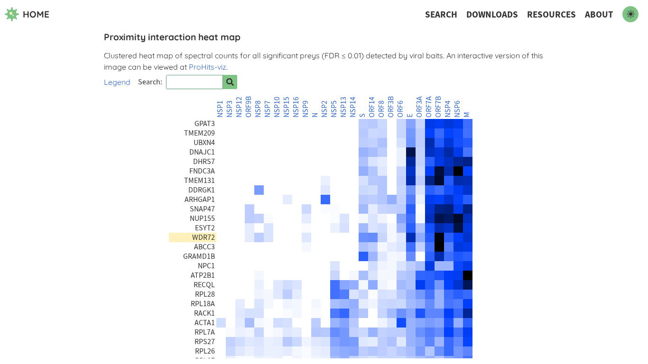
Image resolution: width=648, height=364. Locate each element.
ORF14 (372, 107)
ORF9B (248, 107)
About (599, 14)
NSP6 (457, 109)
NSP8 (258, 109)
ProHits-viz (207, 67)
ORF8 (381, 109)
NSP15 (286, 107)
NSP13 (343, 107)
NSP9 (305, 109)
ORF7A (429, 107)
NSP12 (239, 107)
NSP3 (229, 109)
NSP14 (353, 107)
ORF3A (419, 107)
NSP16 (296, 107)
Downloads (492, 14)
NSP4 (448, 109)
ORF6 (400, 109)
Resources (551, 14)
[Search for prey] (230, 82)
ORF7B (438, 107)
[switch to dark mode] (630, 14)
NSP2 (324, 109)
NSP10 (277, 107)
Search (441, 14)
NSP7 (267, 109)
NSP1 (220, 109)
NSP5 (334, 109)
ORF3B (391, 107)
